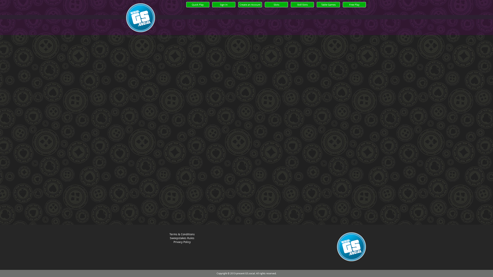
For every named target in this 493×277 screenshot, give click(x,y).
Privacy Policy (182, 242)
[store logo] (140, 22)
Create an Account (250, 4)
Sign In (224, 4)
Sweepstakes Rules (182, 238)
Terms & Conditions (182, 234)
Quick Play (198, 4)
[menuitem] (276, 4)
